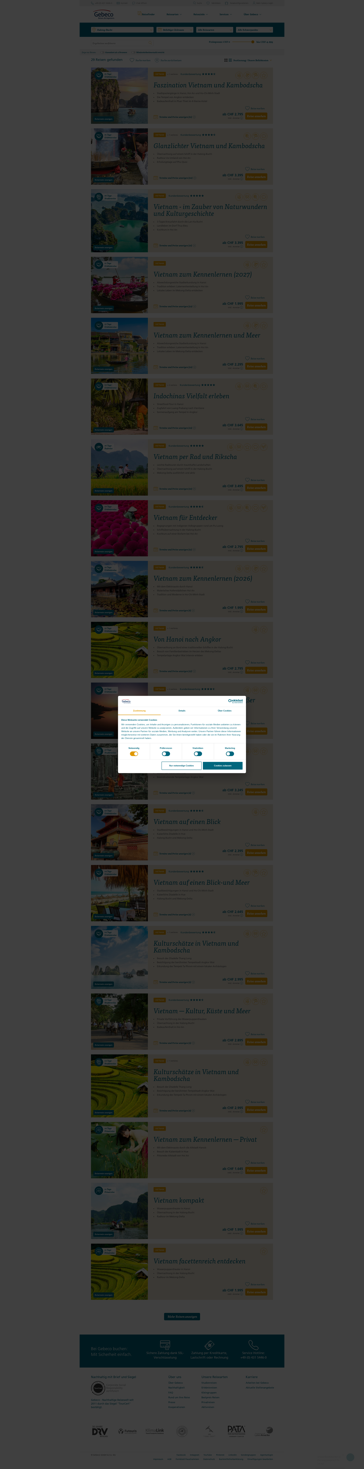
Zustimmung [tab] (139, 710)
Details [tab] (182, 710)
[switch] (166, 754)
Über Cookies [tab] (224, 710)
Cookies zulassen (222, 765)
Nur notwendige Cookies (181, 765)
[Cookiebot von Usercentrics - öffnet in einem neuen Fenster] (230, 701)
